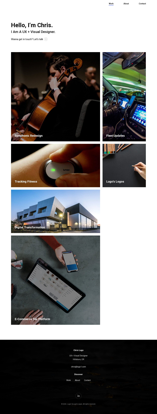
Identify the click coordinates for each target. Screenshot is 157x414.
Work (111, 4)
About (126, 4)
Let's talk (38, 39)
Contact (142, 4)
